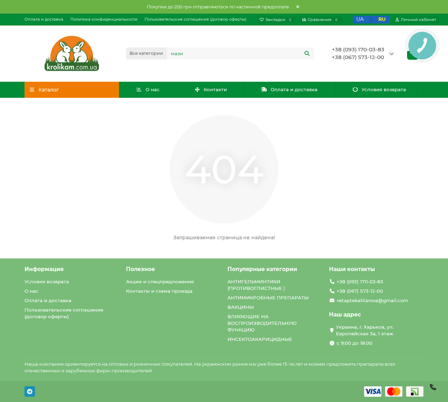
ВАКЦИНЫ (240, 307)
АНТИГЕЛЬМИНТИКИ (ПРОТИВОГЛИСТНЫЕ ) (256, 285)
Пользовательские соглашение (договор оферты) (195, 19)
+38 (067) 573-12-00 (358, 57)
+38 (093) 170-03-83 (358, 49)
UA (360, 19)
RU (382, 19)
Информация (44, 269)
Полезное (140, 269)
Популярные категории (262, 269)
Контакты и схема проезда (159, 291)
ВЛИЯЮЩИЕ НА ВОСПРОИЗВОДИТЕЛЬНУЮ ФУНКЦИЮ (262, 323)
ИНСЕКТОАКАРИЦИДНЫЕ (259, 339)
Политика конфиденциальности (104, 19)
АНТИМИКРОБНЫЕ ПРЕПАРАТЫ (268, 297)
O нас (153, 89)
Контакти (215, 89)
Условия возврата (384, 89)
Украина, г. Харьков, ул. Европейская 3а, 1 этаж (365, 330)
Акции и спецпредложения (160, 281)
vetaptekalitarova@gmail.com (372, 300)
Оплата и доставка (43, 19)
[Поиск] (307, 53)
